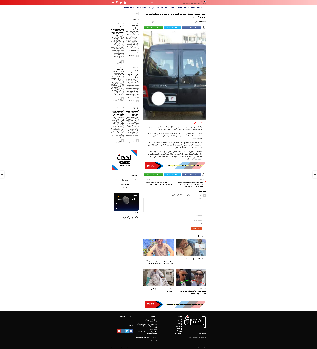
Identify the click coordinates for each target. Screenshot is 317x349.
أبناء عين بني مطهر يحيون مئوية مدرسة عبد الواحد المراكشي (132, 113)
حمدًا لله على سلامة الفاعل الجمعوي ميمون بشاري (160, 290)
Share (204, 33)
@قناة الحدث (125, 184)
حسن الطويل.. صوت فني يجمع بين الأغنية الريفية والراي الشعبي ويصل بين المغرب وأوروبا (159, 263)
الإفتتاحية (151, 7)
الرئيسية (199, 7)
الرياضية (186, 7)
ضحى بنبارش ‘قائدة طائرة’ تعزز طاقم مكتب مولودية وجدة (193, 292)
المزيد (137, 52)
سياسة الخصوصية (114, 347)
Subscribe (125, 187)
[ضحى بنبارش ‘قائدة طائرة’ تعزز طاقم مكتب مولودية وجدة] (191, 277)
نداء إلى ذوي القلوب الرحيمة (196, 258)
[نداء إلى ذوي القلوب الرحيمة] (191, 247)
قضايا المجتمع (169, 7)
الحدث (193, 7)
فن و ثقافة (159, 7)
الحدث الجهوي (135, 25)
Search (131, 3)
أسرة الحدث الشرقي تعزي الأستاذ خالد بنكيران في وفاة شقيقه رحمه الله (117, 113)
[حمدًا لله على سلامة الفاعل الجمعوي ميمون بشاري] (158, 277)
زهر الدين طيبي (129, 7)
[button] (116, 206)
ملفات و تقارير (141, 7)
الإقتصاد (179, 7)
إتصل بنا (121, 347)
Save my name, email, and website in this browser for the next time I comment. (181, 224)
